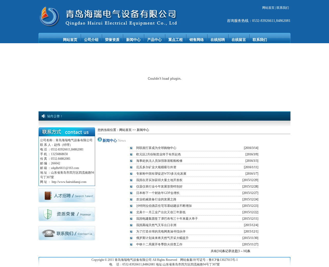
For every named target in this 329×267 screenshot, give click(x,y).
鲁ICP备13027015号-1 (223, 260)
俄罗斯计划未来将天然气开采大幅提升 (162, 238)
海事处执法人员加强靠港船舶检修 (159, 161)
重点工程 (175, 40)
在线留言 (239, 40)
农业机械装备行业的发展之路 (156, 199)
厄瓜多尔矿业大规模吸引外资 (156, 167)
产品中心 (154, 40)
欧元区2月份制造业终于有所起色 (158, 154)
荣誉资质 (112, 40)
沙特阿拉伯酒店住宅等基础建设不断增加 (164, 206)
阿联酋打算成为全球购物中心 (156, 148)
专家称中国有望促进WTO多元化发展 (161, 173)
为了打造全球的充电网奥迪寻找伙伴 (161, 231)
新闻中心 (133, 40)
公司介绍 (91, 40)
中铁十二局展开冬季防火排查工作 (159, 244)
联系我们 (283, 8)
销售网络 (196, 40)
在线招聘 (218, 40)
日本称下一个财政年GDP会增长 (158, 193)
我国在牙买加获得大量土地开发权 (159, 180)
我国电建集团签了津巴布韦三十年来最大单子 (167, 218)
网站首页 (268, 8)
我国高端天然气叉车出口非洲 (156, 225)
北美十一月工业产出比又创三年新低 (161, 212)
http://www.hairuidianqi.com (69, 182)
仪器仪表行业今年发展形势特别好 (159, 186)
